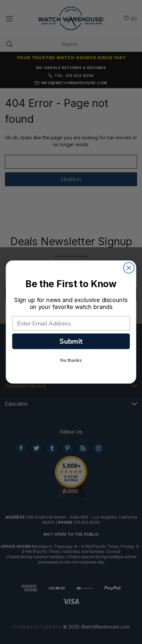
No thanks (71, 360)
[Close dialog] (129, 268)
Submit (70, 341)
